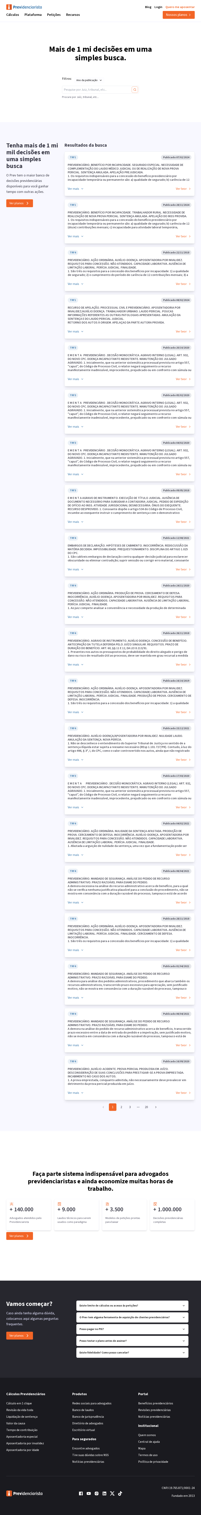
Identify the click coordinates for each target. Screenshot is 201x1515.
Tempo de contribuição (21, 1430)
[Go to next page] (155, 1107)
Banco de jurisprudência (88, 1416)
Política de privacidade (153, 1462)
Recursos (73, 14)
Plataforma (33, 14)
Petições (54, 14)
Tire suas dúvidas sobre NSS (90, 1455)
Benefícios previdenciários (155, 1403)
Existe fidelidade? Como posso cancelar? (104, 1353)
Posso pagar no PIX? (91, 1329)
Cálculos (12, 14)
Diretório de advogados (87, 1423)
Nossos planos (176, 14)
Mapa (141, 1448)
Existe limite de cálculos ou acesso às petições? (108, 1306)
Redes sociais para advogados (91, 1403)
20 (146, 1107)
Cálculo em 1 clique (19, 1403)
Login (158, 7)
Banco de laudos (83, 1410)
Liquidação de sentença (21, 1416)
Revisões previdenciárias (154, 1410)
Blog (148, 7)
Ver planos (16, 203)
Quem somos (147, 1435)
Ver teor (181, 189)
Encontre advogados (86, 1448)
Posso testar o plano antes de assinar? (103, 1341)
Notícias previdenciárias (88, 1462)
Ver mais (73, 189)
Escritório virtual (83, 1430)
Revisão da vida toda (19, 1410)
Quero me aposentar (180, 7)
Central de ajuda (149, 1442)
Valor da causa (15, 1423)
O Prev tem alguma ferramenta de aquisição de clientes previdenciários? (124, 1317)
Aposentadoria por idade (22, 1450)
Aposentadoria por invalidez (25, 1443)
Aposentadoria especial (22, 1436)
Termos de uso (148, 1455)
